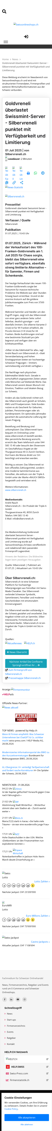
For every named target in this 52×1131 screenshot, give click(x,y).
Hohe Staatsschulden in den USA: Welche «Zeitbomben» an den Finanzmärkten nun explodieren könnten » (23, 840)
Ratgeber (11, 1037)
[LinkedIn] (11, 999)
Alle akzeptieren (26, 1117)
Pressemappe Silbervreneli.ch (24, 678)
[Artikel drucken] (28, 173)
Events (10, 1031)
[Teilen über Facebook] (6, 173)
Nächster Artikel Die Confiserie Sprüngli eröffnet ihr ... (26, 663)
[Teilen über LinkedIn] (21, 173)
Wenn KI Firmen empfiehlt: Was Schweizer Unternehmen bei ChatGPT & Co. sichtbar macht (23, 737)
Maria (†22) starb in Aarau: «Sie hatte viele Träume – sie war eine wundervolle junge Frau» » (25, 824)
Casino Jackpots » (40, 941)
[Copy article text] (7, 183)
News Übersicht (18, 652)
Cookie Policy (11, 1108)
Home (5, 59)
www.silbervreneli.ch (15, 490)
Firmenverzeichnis (16, 1025)
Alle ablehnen (27, 1124)
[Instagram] (24, 999)
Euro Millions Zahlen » (38, 915)
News (15, 59)
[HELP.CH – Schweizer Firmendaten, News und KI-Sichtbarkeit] (27, 1059)
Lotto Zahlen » (42, 881)
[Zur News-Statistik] (14, 187)
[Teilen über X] (13, 173)
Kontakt (11, 1044)
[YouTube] (17, 999)
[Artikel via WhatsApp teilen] (36, 173)
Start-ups (11, 1019)
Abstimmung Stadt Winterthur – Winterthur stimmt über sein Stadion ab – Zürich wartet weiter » (24, 808)
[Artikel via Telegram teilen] (42, 173)
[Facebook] (4, 999)
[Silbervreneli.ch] (14, 196)
